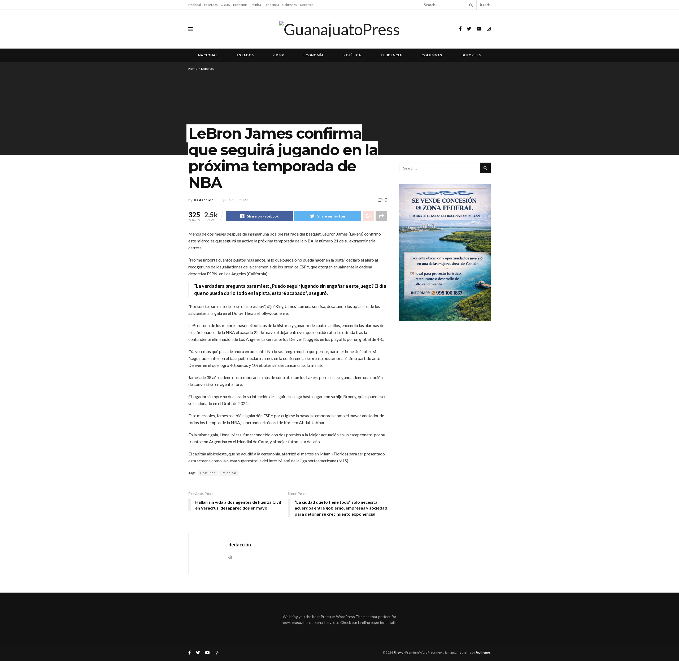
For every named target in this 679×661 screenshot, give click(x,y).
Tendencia (271, 5)
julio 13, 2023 (236, 200)
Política (256, 5)
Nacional (194, 5)
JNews (398, 652)
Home (192, 69)
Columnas (289, 5)
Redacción (204, 200)
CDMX (225, 5)
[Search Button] (470, 5)
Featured (208, 473)
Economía (240, 5)
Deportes (306, 5)
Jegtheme (483, 652)
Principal (229, 473)
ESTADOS (210, 5)
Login (486, 5)
